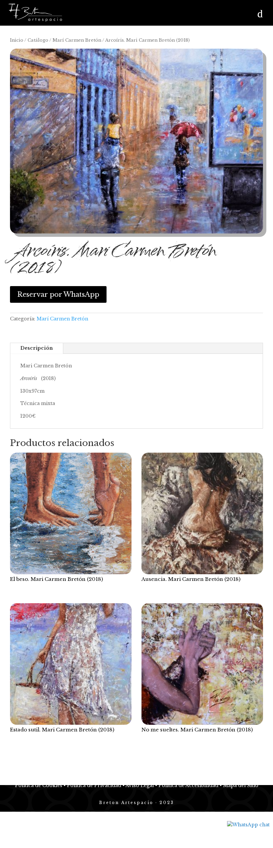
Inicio (16, 40)
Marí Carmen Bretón (77, 40)
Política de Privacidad (94, 785)
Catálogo (38, 40)
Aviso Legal (139, 785)
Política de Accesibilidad (187, 785)
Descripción (36, 348)
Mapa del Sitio (240, 785)
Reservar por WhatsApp (58, 294)
